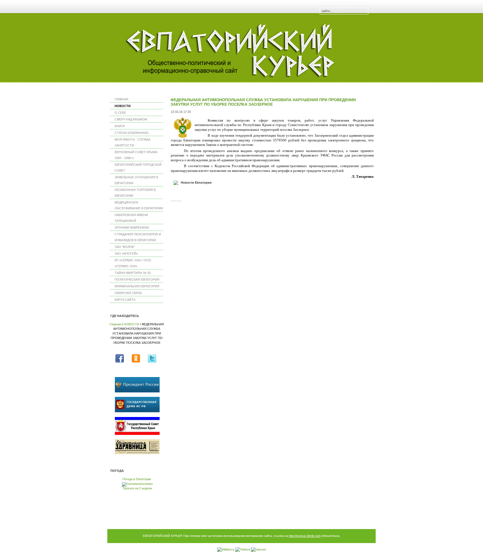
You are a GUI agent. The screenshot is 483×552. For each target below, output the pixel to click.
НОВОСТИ (131, 324)
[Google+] (213, 194)
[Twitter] (195, 194)
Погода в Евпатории (136, 479)
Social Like (176, 201)
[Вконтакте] (187, 194)
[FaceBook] (178, 194)
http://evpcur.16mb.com (305, 535)
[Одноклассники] (204, 194)
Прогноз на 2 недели (137, 488)
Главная (115, 324)
